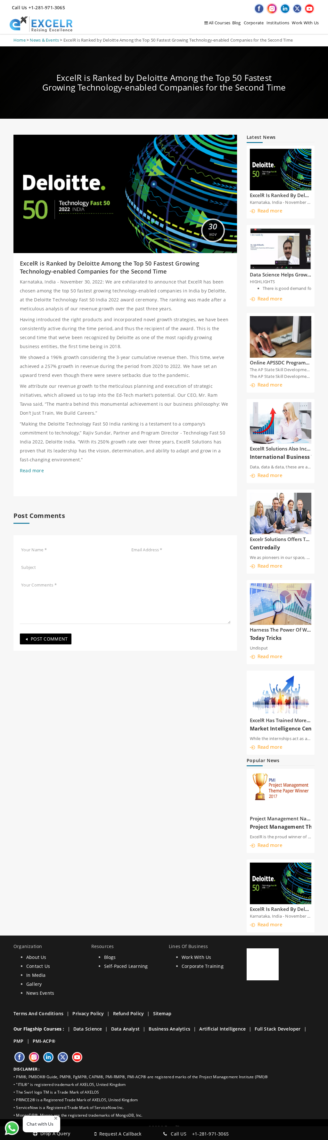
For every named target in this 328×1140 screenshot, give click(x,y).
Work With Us (305, 23)
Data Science (87, 1029)
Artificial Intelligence (222, 1029)
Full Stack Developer (277, 1029)
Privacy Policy (88, 1013)
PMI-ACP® (44, 1041)
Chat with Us (40, 1124)
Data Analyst (125, 1029)
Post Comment (49, 639)
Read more (32, 470)
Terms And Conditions (38, 1013)
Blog (236, 23)
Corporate (254, 23)
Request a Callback (118, 1134)
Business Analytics (169, 1029)
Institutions (278, 23)
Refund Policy (128, 1013)
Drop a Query (53, 1133)
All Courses (219, 23)
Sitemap (162, 1013)
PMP (18, 1041)
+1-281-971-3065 (210, 1133)
